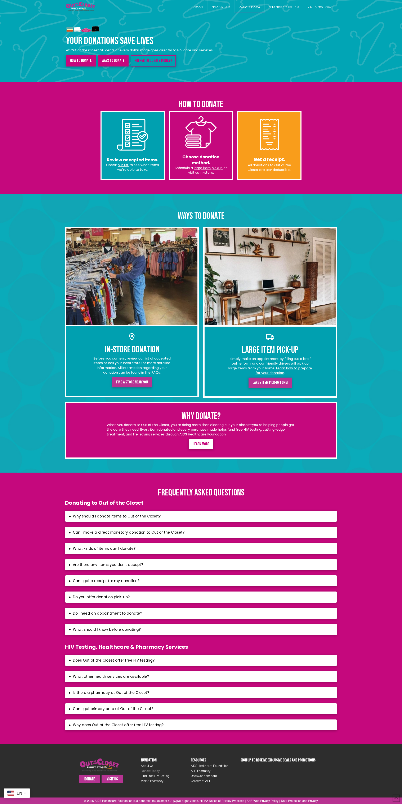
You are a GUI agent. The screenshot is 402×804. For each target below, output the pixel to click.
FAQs (155, 372)
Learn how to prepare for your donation (284, 370)
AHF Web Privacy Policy (262, 801)
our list (123, 165)
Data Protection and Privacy (299, 801)
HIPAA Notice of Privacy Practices (222, 801)
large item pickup (208, 167)
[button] (201, 516)
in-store (206, 172)
